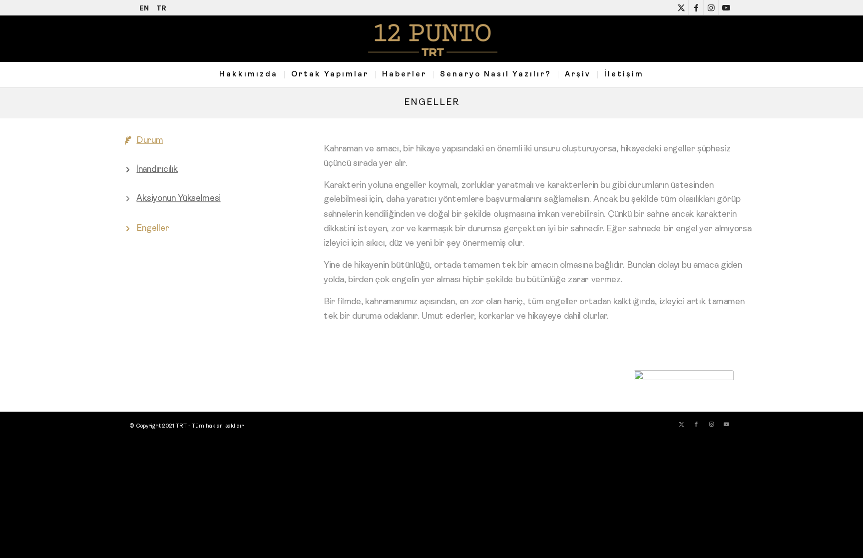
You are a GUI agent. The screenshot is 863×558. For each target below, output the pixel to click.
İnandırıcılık (157, 169)
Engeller (431, 102)
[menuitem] (248, 74)
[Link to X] (681, 7)
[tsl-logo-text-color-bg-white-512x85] (684, 378)
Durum (149, 140)
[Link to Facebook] (696, 7)
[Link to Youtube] (726, 7)
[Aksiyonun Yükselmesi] (127, 199)
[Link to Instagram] (711, 7)
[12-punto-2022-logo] (431, 38)
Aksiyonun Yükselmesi (178, 199)
